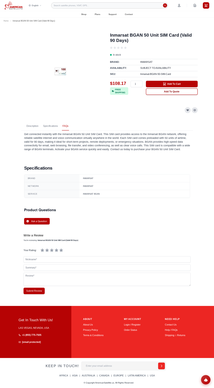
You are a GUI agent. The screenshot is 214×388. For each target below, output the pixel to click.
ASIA (75, 375)
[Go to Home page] (13, 5)
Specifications (50, 126)
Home (6, 21)
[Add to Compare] (195, 110)
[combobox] (109, 5)
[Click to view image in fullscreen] (60, 71)
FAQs (65, 126)
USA (152, 375)
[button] (119, 48)
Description (32, 126)
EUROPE (119, 375)
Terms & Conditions (93, 335)
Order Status (130, 330)
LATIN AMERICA (137, 375)
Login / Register (132, 324)
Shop (83, 14)
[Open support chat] (205, 379)
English (35, 5)
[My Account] (179, 5)
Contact (129, 14)
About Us (88, 324)
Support (113, 14)
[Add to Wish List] (188, 110)
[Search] (165, 5)
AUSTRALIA (88, 375)
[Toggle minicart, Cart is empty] (206, 5)
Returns (181, 335)
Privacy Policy (90, 330)
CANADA (104, 375)
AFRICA (63, 375)
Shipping (169, 335)
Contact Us (170, 324)
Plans (97, 14)
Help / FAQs (171, 330)
